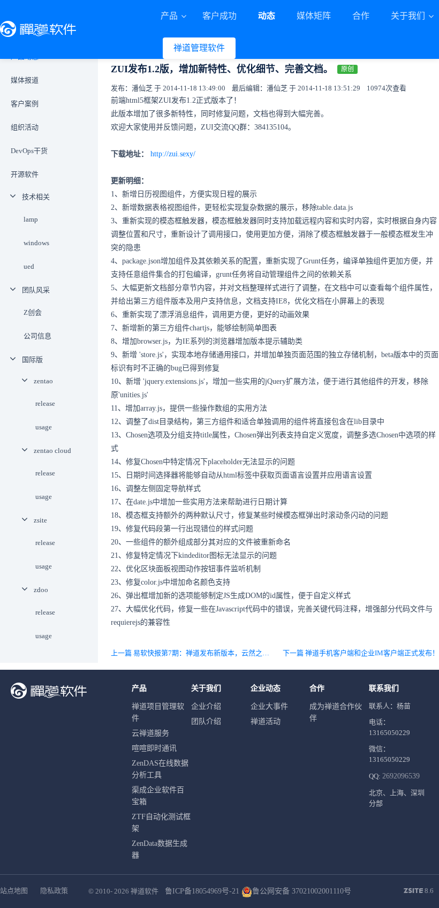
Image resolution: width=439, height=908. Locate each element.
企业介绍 (206, 706)
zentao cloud (52, 451)
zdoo (41, 590)
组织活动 (25, 127)
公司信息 (37, 336)
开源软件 (25, 174)
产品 (170, 15)
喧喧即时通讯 (154, 748)
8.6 (419, 891)
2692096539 (401, 776)
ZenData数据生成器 (159, 849)
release (45, 403)
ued (29, 266)
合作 (360, 15)
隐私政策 (54, 891)
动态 (266, 15)
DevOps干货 (29, 151)
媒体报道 (25, 80)
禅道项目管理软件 (158, 712)
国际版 (32, 359)
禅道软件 (144, 891)
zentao (43, 381)
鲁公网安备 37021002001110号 (301, 891)
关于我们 (409, 15)
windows (36, 243)
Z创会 (33, 312)
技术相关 (36, 197)
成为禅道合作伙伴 (335, 712)
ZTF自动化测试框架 (161, 823)
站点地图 (14, 891)
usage (43, 427)
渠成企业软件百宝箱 (158, 796)
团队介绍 (206, 721)
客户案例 (25, 104)
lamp (31, 219)
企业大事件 (269, 706)
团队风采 (36, 290)
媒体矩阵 (314, 15)
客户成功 (219, 15)
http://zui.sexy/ (172, 154)
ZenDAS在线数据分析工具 (160, 769)
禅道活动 (266, 721)
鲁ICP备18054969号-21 (202, 891)
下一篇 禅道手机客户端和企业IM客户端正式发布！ (361, 653)
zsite (40, 520)
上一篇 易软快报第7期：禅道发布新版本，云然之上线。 (191, 653)
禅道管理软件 (199, 47)
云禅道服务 (150, 733)
